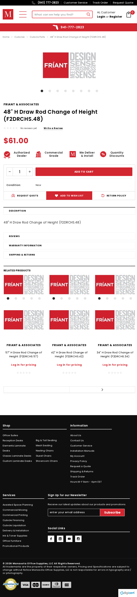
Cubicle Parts (37, 36)
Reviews (14, 236)
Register (116, 17)
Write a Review (53, 128)
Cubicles (19, 36)
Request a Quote (80, 466)
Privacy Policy (78, 461)
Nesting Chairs (45, 450)
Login (101, 17)
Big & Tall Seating (46, 440)
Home (6, 36)
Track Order (77, 476)
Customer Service (81, 445)
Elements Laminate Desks (14, 448)
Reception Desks (13, 440)
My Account (77, 456)
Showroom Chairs (47, 461)
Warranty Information (25, 245)
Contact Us (77, 440)
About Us (75, 435)
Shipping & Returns (22, 254)
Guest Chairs (44, 455)
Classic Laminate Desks (17, 455)
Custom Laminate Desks (17, 461)
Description (17, 210)
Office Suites (10, 435)
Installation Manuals (82, 451)
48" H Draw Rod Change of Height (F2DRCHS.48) (78, 36)
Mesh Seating (44, 445)
